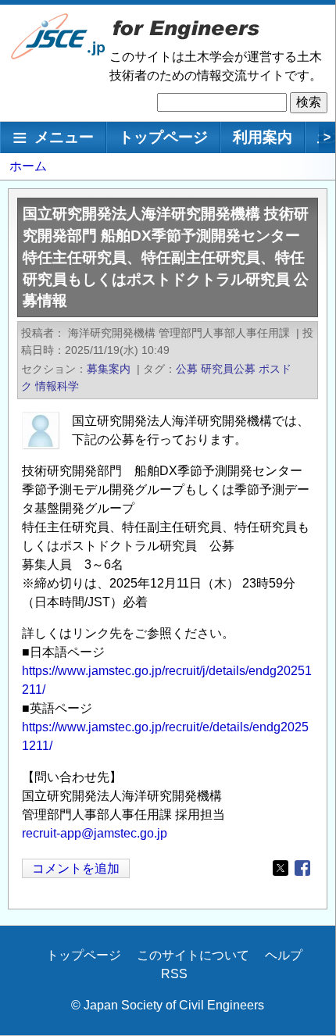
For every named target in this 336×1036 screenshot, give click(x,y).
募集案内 (108, 369)
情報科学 (57, 386)
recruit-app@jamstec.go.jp (94, 833)
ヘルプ (283, 955)
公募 (187, 369)
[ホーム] (58, 56)
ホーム (28, 166)
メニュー (64, 137)
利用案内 (262, 137)
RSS (174, 974)
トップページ (163, 137)
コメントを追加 (76, 868)
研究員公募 (228, 369)
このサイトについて (193, 955)
